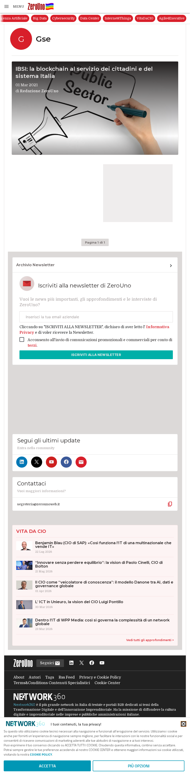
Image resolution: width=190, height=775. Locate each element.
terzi (32, 345)
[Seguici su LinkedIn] (21, 462)
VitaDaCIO (145, 18)
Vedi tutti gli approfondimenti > (150, 640)
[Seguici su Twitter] (36, 462)
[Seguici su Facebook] (66, 462)
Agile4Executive (171, 18)
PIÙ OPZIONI (138, 766)
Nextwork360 (24, 705)
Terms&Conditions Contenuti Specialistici (51, 683)
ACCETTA (47, 766)
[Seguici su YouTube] (51, 462)
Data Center (89, 18)
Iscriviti (96, 355)
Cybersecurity (63, 18)
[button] (14, 6)
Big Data (40, 18)
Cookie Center (107, 683)
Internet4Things (118, 18)
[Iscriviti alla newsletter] (81, 462)
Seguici (47, 663)
